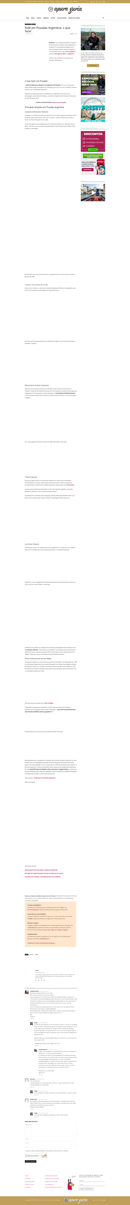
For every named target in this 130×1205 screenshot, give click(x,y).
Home (27, 18)
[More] (63, 37)
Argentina (38, 22)
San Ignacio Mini (60, 54)
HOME (26, 1176)
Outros (53, 18)
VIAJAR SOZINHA (29, 1181)
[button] (103, 18)
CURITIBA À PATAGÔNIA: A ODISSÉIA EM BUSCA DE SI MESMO (42, 877)
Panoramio (70, 485)
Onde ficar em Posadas (58, 102)
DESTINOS (28, 1178)
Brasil (33, 18)
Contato (57, 1)
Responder (32, 1018)
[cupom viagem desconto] (93, 151)
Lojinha (52, 1)
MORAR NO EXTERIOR (51, 1176)
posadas (36, 954)
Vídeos (70, 1)
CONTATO (27, 1187)
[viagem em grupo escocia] (93, 94)
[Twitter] (101, 2)
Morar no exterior (74, 18)
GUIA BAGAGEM (49, 1184)
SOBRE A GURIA (29, 1184)
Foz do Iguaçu (70, 51)
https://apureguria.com (39, 972)
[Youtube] (104, 2)
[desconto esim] (93, 174)
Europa (39, 18)
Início (26, 22)
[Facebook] (94, 2)
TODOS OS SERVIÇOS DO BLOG (53, 1187)
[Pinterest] (99, 2)
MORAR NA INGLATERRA (52, 1178)
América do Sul (32, 22)
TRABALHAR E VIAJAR (51, 1181)
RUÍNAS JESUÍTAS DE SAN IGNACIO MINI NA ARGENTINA (41, 870)
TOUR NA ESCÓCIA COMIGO (31, 1)
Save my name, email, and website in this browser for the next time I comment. (47, 1151)
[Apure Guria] (65, 9)
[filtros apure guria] (93, 121)
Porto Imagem (48, 703)
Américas (46, 18)
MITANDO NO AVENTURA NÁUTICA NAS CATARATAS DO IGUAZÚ (44, 873)
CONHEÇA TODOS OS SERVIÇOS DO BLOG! (41, 943)
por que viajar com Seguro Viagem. (56, 930)
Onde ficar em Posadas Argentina (44, 778)
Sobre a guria (64, 1)
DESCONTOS (40, 1)
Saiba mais (93, 65)
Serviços (47, 1)
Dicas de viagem (61, 18)
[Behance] (92, 2)
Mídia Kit (76, 1)
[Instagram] (96, 2)
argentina (31, 954)
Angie (37, 970)
